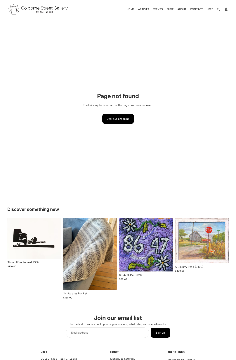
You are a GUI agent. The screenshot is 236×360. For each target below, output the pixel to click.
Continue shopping (118, 118)
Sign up (160, 332)
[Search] (218, 9)
